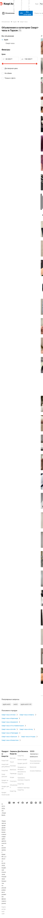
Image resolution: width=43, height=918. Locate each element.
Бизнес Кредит (22, 759)
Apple (6, 40)
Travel (12, 762)
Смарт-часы (10, 43)
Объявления (9, 13)
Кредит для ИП (22, 763)
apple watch (6, 704)
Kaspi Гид (13, 791)
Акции (12, 777)
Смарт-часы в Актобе (9, 729)
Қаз (36, 4)
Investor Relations (35, 771)
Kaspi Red (5, 770)
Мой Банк (13, 769)
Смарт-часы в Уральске (9, 736)
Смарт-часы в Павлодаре (10, 733)
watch (16, 704)
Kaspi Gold (5, 760)
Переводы (13, 773)
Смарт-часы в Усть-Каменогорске (13, 725)
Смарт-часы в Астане (9, 715)
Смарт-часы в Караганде (10, 718)
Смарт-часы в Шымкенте (10, 722)
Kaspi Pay (21, 756)
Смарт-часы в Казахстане (10, 740)
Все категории (27, 13)
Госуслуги (13, 781)
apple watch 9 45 (26, 704)
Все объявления (8, 36)
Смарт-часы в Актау (26, 729)
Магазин (13, 758)
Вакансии (33, 767)
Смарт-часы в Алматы (27, 715)
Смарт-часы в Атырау (28, 736)
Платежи (13, 766)
